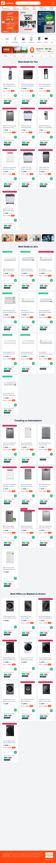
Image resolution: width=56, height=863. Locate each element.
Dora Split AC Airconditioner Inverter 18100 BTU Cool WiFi (45, 270)
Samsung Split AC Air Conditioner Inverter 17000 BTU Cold (9, 354)
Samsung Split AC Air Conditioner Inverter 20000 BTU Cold (27, 354)
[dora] (24, 56)
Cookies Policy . (7, 855)
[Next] (54, 39)
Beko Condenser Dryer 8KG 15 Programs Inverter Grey (27, 701)
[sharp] (15, 56)
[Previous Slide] (3, 22)
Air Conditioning (5, 8)
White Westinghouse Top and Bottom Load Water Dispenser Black (9, 86)
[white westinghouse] (32, 56)
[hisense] (41, 56)
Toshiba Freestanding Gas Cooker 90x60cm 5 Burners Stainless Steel (27, 86)
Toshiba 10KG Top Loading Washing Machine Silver (44, 169)
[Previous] (2, 39)
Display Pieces (52, 8)
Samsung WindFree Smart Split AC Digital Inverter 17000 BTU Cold (46, 312)
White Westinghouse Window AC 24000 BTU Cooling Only (9, 312)
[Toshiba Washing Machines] (48, 238)
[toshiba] (6, 56)
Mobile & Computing (43, 8)
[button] (49, 859)
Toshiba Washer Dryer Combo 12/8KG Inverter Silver (9, 618)
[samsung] (50, 56)
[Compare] (7, 95)
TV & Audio (34, 8)
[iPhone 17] (46, 22)
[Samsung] (10, 22)
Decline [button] (49, 856)
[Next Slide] (52, 22)
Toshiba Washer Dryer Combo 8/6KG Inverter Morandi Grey (45, 659)
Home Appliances (16, 8)
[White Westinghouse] (35, 238)
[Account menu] (53, 3)
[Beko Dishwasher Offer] (28, 22)
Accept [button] (49, 853)
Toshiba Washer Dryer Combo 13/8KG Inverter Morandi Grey (9, 742)
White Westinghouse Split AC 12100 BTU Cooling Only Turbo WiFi (10, 270)
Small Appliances (26, 8)
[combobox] (28, 3)
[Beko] (8, 238)
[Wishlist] (4, 95)
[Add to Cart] (15, 95)
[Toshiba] (21, 238)
